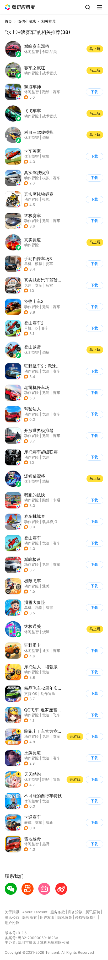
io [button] (36, 328)
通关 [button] (46, 586)
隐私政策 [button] (64, 917)
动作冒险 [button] (31, 178)
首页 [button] (8, 21)
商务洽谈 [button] (75, 912)
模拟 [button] (46, 178)
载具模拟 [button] (49, 522)
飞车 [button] (56, 715)
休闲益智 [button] (31, 92)
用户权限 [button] (47, 917)
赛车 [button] (56, 92)
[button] (20, 7)
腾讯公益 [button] (12, 917)
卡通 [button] (56, 500)
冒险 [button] (56, 779)
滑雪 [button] (49, 607)
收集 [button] (46, 156)
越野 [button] (46, 844)
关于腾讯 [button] (12, 912)
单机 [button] (27, 264)
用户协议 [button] (12, 923)
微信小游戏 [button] (27, 21)
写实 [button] (49, 285)
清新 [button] (49, 822)
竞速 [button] (46, 221)
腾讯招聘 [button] (92, 912)
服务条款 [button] (57, 912)
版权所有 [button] (29, 917)
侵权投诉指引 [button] (86, 917)
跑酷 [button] (46, 92)
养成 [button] (27, 822)
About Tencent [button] (34, 912)
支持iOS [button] (30, 694)
